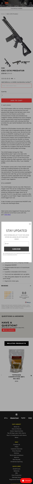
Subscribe (16, 249)
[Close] (30, 223)
